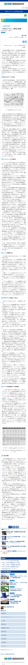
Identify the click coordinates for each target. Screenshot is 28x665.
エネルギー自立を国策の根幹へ (14, 536)
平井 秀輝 (9, 533)
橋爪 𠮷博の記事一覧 (9, 606)
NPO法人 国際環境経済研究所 (8, 654)
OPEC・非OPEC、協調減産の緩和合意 (11, 564)
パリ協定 (3, 620)
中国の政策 (3, 642)
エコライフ (3, 646)
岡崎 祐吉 (9, 547)
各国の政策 (3, 624)
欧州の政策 (3, 631)
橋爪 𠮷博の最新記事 (6, 571)
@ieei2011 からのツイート (7, 649)
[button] (23, 8)
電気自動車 (3, 613)
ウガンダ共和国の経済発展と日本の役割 (16, 546)
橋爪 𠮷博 (24, 35)
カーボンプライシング (6, 617)
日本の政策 (3, 638)
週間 (10, 527)
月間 (14, 527)
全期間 (17, 527)
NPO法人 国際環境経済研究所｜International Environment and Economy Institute (13, 4)
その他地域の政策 (6, 26)
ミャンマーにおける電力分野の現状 (10, 560)
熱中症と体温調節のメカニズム (15, 551)
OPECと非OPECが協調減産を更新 (10, 566)
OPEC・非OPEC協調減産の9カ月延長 (11, 562)
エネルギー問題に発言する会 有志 (13, 542)
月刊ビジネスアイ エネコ (10, 45)
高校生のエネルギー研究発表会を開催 (14, 11)
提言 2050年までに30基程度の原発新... (15, 541)
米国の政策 (3, 635)
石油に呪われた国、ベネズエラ (9, 568)
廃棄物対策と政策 (5, 627)
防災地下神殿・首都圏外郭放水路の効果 (16, 531)
